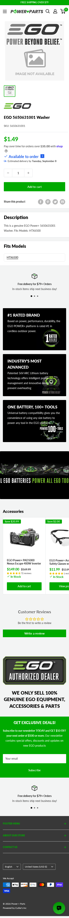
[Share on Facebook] (40, 201)
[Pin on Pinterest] (48, 201)
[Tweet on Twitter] (55, 201)
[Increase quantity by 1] (28, 173)
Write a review (34, 633)
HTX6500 (12, 257)
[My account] (55, 11)
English (8, 866)
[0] (63, 11)
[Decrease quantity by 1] (8, 173)
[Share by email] (62, 201)
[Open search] (48, 11)
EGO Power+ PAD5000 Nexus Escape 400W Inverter (24, 562)
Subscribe (34, 770)
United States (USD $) (36, 866)
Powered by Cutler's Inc (14, 908)
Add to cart (34, 186)
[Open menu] (5, 11)
